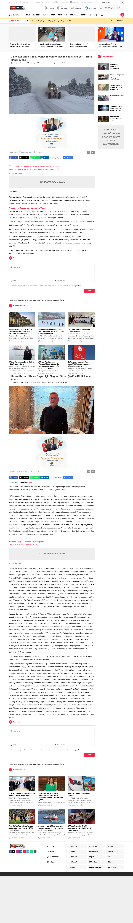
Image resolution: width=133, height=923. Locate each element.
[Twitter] (13, 851)
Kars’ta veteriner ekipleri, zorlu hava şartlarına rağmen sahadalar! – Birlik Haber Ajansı (51, 331)
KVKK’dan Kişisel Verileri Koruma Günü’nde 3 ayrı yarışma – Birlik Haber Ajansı (116, 110)
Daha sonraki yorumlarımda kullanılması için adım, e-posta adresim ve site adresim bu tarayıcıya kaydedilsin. (46, 286)
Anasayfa (15, 63)
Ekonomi (22, 63)
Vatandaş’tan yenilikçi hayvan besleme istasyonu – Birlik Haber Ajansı (117, 121)
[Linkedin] (20, 851)
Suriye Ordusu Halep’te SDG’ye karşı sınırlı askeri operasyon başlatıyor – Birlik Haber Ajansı (20, 331)
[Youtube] (24, 851)
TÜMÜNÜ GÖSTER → (117, 21)
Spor (21, 382)
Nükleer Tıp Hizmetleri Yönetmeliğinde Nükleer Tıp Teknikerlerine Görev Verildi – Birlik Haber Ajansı (49, 365)
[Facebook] (10, 851)
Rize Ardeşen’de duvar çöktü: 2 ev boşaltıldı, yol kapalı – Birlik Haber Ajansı (116, 89)
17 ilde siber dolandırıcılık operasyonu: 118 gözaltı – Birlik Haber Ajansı (79, 828)
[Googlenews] (27, 851)
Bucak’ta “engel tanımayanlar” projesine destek (79, 330)
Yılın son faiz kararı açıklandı (117, 97)
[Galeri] (91, 15)
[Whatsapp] (31, 851)
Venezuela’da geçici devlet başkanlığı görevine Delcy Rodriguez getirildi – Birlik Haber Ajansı (50, 796)
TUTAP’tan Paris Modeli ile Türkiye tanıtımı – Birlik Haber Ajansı (22, 794)
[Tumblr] (35, 851)
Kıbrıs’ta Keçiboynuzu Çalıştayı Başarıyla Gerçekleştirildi (51, 21)
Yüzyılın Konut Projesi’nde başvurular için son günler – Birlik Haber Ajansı (20, 46)
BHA (31, 482)
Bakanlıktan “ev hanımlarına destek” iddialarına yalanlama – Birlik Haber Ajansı (80, 364)
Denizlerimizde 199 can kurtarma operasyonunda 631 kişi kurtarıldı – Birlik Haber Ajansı (51, 828)
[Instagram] (17, 851)
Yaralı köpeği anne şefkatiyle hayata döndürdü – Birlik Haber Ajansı (51, 46)
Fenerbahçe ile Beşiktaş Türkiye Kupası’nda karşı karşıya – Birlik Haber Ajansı (21, 828)
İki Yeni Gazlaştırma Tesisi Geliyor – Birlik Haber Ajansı (21, 363)
